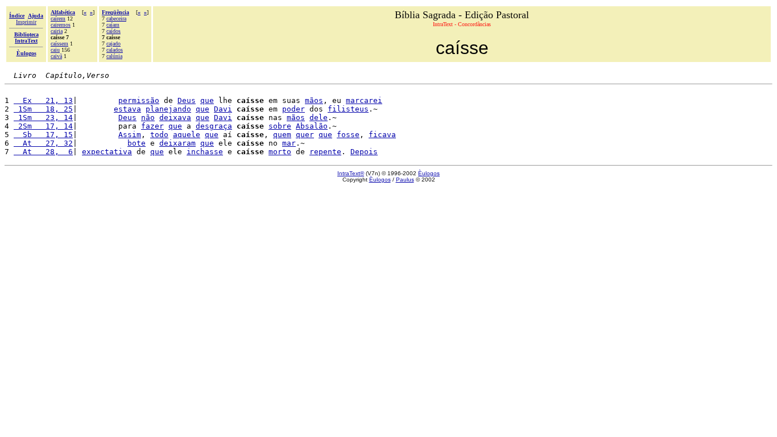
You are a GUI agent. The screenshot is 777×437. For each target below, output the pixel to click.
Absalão (312, 126)
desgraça (214, 126)
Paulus (405, 179)
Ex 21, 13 (43, 100)
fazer (152, 126)
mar (289, 143)
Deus (186, 100)
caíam (112, 25)
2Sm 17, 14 (43, 126)
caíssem (59, 43)
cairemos (61, 25)
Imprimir (26, 22)
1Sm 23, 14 (43, 117)
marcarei (364, 100)
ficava (382, 134)
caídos (113, 31)
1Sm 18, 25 (43, 109)
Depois (364, 151)
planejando (168, 109)
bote (136, 143)
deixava (175, 117)
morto (279, 151)
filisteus (348, 109)
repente (325, 151)
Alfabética (63, 12)
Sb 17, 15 (43, 134)
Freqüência (115, 12)
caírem (58, 18)
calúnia (114, 56)
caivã (56, 56)
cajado (113, 43)
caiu (55, 50)
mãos (314, 100)
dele (318, 117)
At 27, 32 (43, 143)
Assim (129, 134)
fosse (348, 134)
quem (282, 134)
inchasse (205, 151)
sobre (279, 126)
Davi (223, 109)
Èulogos (429, 173)
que (207, 100)
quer (305, 134)
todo (159, 134)
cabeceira (116, 18)
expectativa (107, 151)
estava (127, 109)
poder (293, 109)
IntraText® (350, 173)
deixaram (177, 143)
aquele (186, 134)
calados (114, 50)
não (148, 117)
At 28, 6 (43, 151)
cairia (57, 31)
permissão (138, 100)
